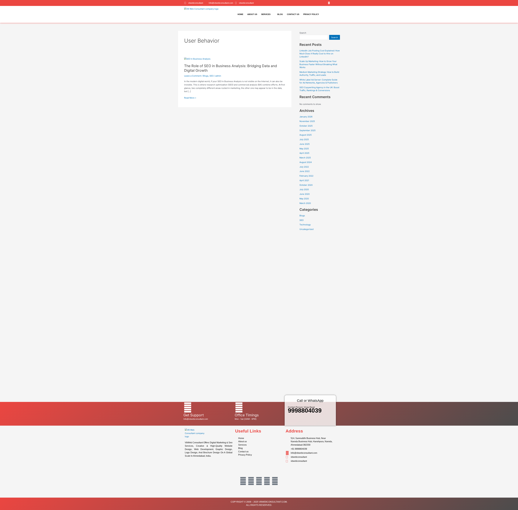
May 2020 (304, 198)
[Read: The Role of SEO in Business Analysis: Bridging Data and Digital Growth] (197, 58)
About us (252, 14)
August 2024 (305, 162)
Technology (305, 224)
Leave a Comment (192, 76)
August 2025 (305, 135)
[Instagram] (329, 3)
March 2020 (305, 203)
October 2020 (306, 185)
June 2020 (304, 194)
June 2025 (304, 144)
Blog (280, 14)
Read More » (190, 97)
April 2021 (304, 180)
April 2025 (304, 153)
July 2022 (304, 167)
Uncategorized (306, 229)
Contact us (293, 14)
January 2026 (305, 116)
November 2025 (307, 121)
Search (302, 33)
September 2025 (307, 130)
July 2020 (304, 189)
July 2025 (304, 139)
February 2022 (306, 176)
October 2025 (306, 126)
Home (240, 14)
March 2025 (305, 157)
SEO (211, 76)
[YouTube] (332, 3)
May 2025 (304, 148)
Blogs (205, 76)
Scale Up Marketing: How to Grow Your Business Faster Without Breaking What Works (318, 64)
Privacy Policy (311, 14)
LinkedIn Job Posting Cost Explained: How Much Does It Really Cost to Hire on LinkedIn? (319, 53)
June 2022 (304, 171)
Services (265, 14)
